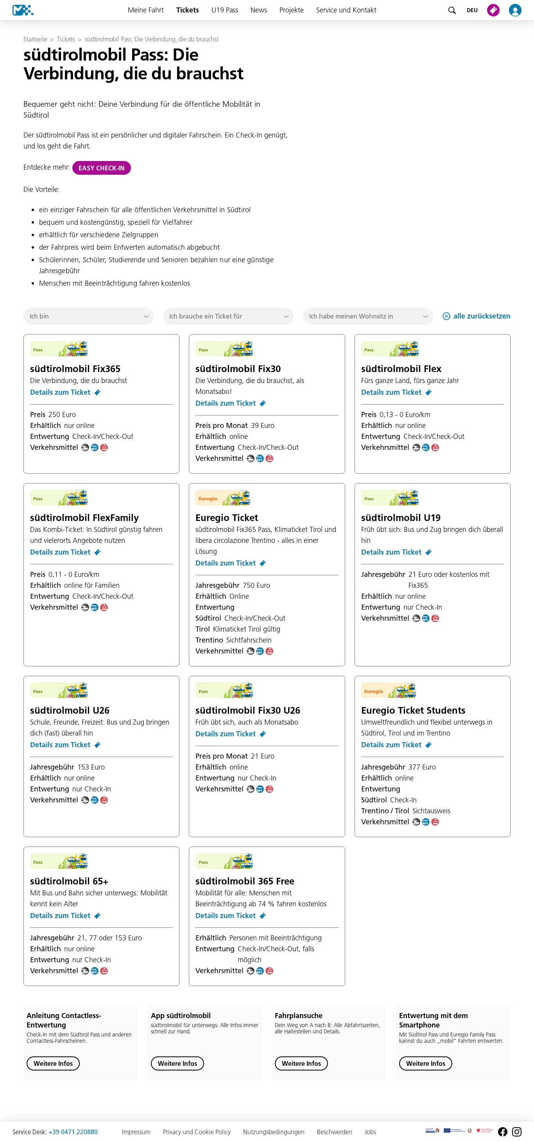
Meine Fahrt (146, 9)
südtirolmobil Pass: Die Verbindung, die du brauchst (152, 39)
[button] (88, 316)
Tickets (187, 9)
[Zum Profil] (520, 10)
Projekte (292, 9)
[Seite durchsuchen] (452, 10)
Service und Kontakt (346, 9)
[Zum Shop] (495, 10)
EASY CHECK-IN (102, 168)
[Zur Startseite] (17, 10)
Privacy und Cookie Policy (197, 1132)
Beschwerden (334, 1132)
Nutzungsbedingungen (274, 1132)
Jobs (370, 1132)
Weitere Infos (53, 1063)
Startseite (35, 39)
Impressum (136, 1132)
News (259, 9)
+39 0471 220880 (73, 1132)
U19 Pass (224, 9)
